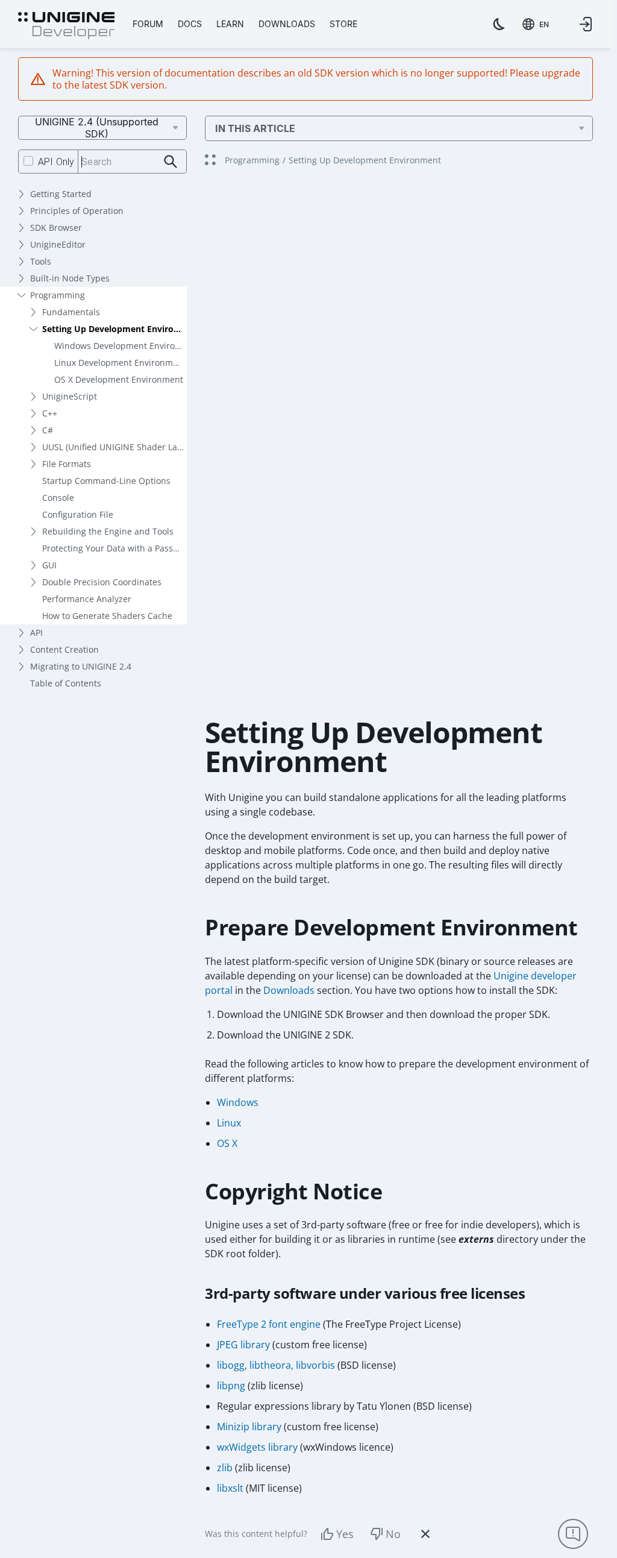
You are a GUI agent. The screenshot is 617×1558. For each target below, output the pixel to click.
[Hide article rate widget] (425, 1534)
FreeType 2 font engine (269, 1324)
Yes (345, 1534)
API (36, 632)
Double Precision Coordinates (101, 582)
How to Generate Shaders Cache (107, 615)
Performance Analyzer (86, 599)
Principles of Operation (77, 210)
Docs (190, 24)
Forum (148, 24)
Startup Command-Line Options (106, 480)
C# (47, 430)
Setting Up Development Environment (114, 329)
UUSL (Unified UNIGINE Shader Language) (114, 447)
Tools (40, 261)
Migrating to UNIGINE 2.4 (80, 666)
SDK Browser (56, 227)
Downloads (286, 24)
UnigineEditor (58, 244)
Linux (229, 1122)
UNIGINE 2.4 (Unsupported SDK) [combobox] (96, 128)
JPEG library (243, 1344)
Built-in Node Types (70, 278)
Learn (230, 24)
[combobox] (535, 24)
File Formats (66, 464)
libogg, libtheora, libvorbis (276, 1365)
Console (58, 497)
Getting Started (61, 193)
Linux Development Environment (120, 362)
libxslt (230, 1488)
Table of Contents (65, 683)
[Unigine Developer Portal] (66, 26)
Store (343, 24)
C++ (49, 413)
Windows (237, 1102)
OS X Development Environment (118, 379)
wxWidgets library (257, 1447)
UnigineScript (69, 396)
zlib (225, 1467)
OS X (227, 1143)
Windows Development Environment (120, 345)
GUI (49, 565)
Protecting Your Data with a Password (114, 548)
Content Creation (64, 649)
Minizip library (249, 1426)
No (393, 1534)
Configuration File (77, 514)
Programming (57, 295)
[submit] (170, 161)
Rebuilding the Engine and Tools (108, 531)
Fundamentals (71, 312)
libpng (231, 1385)
